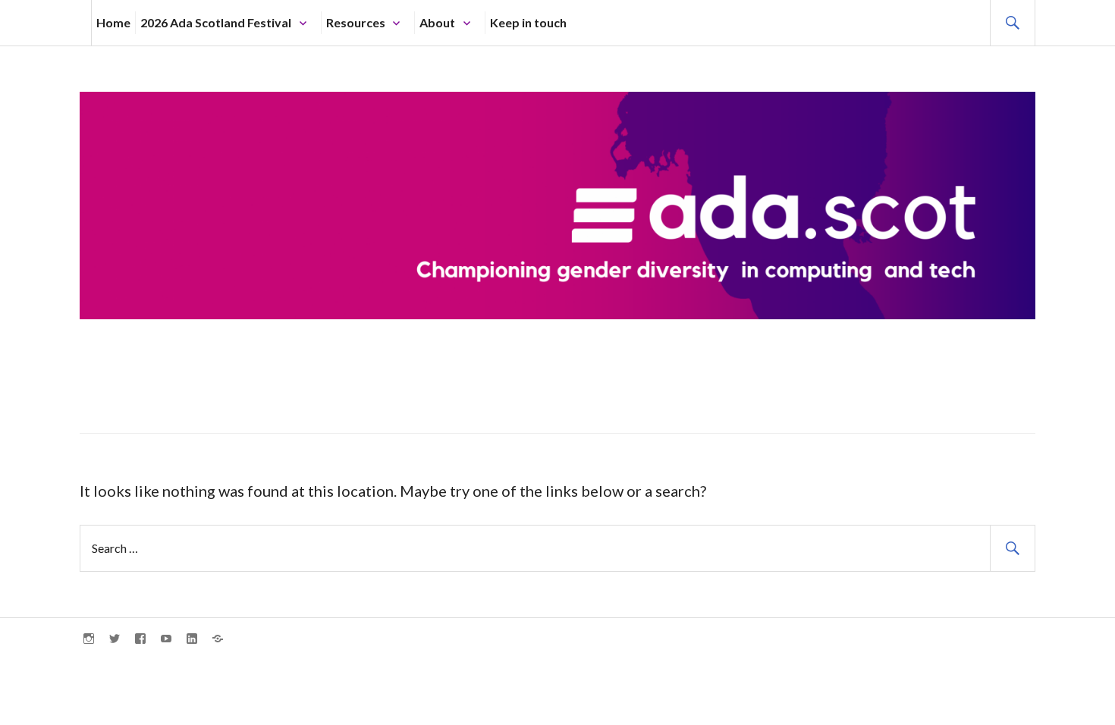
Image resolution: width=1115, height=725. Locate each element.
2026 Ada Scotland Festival (215, 22)
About (437, 22)
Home (113, 22)
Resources (355, 22)
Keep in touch (528, 22)
